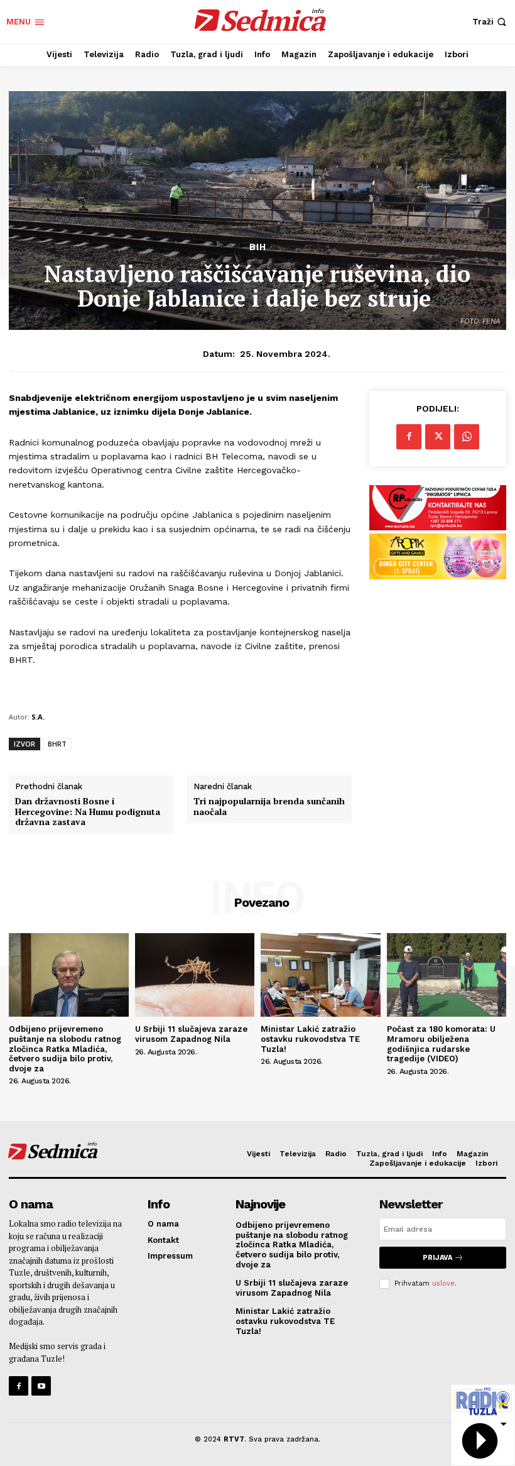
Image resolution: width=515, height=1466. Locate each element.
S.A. (38, 716)
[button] (490, 21)
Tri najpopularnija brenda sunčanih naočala (269, 807)
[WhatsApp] (466, 436)
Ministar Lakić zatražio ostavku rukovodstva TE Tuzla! (310, 1038)
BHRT (57, 743)
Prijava (437, 1258)
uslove (443, 1283)
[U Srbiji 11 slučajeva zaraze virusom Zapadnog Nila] (195, 975)
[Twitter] (437, 436)
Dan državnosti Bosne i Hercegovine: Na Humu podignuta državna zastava (87, 812)
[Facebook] (408, 436)
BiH (257, 247)
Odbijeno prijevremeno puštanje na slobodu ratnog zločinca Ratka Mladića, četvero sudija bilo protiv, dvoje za (65, 1048)
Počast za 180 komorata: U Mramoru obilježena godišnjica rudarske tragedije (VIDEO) (441, 1043)
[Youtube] (41, 1386)
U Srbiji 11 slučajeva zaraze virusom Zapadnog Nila (191, 1034)
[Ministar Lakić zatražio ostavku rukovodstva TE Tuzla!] (321, 975)
